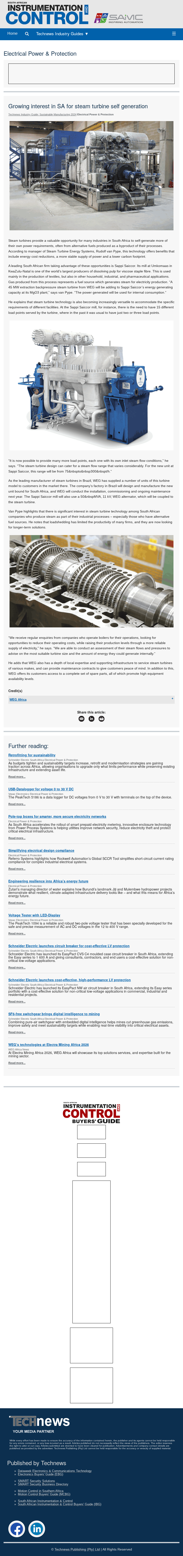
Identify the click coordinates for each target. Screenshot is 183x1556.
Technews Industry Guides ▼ (62, 33)
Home (12, 33)
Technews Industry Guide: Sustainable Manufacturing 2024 (42, 114)
